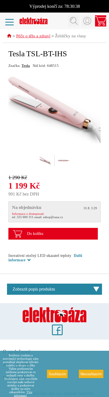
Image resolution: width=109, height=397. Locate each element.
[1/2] (45, 160)
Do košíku (35, 234)
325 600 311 (25, 217)
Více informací (23, 393)
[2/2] (63, 160)
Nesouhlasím (91, 374)
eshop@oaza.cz (53, 217)
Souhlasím (57, 374)
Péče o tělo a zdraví (33, 36)
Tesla (26, 66)
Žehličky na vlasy (70, 36)
